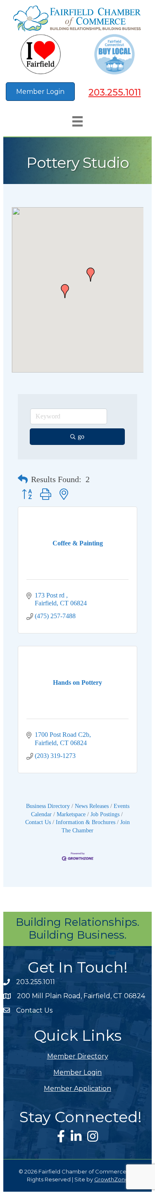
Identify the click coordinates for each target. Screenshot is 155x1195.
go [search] (81, 436)
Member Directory (77, 1056)
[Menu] (77, 121)
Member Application (77, 1088)
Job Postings (105, 814)
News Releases (92, 806)
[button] (64, 291)
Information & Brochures (85, 822)
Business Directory (48, 806)
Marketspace (71, 814)
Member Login (77, 1072)
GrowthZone (111, 1179)
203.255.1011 (114, 92)
